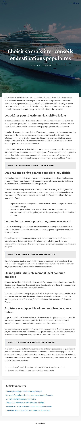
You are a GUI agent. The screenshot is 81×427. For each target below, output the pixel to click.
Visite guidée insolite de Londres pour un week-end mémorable (29, 395)
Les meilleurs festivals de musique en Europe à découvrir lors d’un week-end (36, 367)
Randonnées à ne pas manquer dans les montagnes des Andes (29, 407)
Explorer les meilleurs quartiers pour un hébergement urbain (31, 371)
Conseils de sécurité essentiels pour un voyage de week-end (28, 410)
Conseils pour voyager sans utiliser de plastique (24, 391)
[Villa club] (4, 3)
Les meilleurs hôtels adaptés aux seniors (21, 399)
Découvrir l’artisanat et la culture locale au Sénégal (25, 403)
